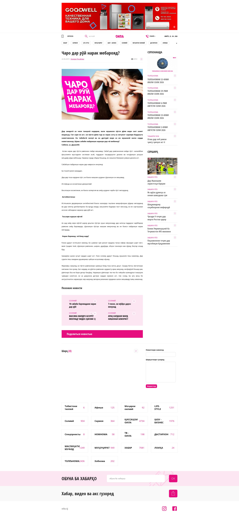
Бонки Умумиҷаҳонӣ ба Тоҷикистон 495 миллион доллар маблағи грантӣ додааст (159, 230)
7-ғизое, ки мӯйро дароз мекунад (119, 305)
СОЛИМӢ (124, 43)
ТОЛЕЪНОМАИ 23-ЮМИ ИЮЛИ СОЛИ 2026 (158, 116)
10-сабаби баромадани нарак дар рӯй (82, 305)
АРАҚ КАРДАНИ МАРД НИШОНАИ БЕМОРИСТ (118, 317)
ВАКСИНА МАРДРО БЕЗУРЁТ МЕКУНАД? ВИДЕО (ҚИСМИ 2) (82, 317)
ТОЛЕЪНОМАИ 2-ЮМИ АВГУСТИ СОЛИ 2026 (158, 128)
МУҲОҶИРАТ (98, 43)
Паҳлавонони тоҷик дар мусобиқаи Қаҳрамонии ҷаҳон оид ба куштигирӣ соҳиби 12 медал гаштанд (159, 242)
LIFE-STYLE (86, 43)
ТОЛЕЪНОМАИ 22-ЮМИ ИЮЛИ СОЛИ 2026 (158, 81)
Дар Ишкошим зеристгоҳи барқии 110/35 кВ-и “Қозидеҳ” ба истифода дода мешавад (159, 182)
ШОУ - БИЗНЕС (112, 43)
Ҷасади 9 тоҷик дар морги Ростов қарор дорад (157, 218)
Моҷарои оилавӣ (139, 43)
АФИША (165, 43)
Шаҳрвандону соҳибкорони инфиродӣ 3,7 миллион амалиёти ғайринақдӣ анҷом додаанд (159, 206)
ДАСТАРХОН (153, 43)
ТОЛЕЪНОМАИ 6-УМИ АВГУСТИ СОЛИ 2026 (157, 104)
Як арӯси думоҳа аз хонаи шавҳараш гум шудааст (157, 194)
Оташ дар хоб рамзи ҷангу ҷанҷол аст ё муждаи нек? (157, 141)
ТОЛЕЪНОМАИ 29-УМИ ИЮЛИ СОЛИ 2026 (158, 92)
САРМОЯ (75, 43)
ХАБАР (65, 43)
